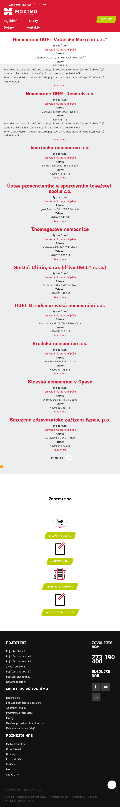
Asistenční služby (16, 708)
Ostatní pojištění (16, 682)
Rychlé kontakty (15, 744)
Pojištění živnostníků (18, 676)
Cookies (92, 796)
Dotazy (9, 27)
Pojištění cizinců (15, 651)
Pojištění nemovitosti (18, 661)
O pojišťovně (13, 749)
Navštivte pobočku (60, 586)
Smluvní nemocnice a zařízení (23, 702)
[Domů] (20, 11)
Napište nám (60, 561)
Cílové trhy (12, 774)
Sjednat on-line (60, 535)
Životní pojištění (15, 666)
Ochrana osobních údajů (20, 728)
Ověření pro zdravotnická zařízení (26, 723)
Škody (33, 21)
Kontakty (33, 27)
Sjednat (106, 19)
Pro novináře (13, 759)
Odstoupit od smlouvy (60, 612)
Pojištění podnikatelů (18, 671)
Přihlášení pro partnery (19, 800)
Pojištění (10, 21)
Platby (9, 718)
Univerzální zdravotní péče (60, 49)
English (9, 796)
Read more (59, 85)
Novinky (11, 754)
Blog (8, 769)
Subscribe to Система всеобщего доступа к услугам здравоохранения (1, 466)
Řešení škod (13, 697)
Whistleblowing (58, 796)
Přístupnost (78, 796)
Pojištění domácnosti (18, 656)
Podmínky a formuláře (19, 713)
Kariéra (10, 764)
